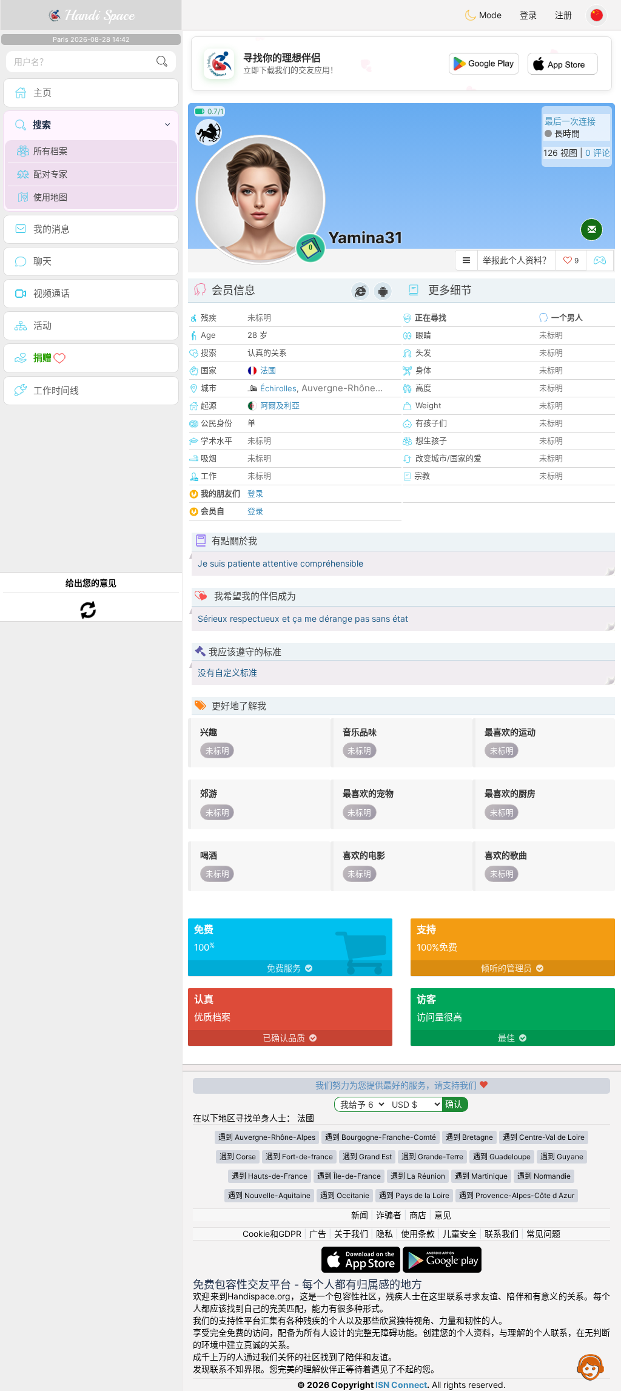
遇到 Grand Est (367, 1156)
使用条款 (418, 1233)
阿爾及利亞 (280, 405)
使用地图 (50, 197)
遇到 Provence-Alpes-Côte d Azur (516, 1195)
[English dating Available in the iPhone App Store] (362, 1252)
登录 (528, 15)
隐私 (384, 1233)
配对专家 (50, 174)
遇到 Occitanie (344, 1195)
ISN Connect (401, 1384)
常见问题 (543, 1233)
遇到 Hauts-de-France (269, 1175)
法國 (268, 370)
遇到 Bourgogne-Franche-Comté (380, 1137)
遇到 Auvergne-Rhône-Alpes (266, 1137)
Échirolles (278, 388)
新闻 (359, 1215)
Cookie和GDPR (272, 1233)
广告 (317, 1233)
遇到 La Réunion (418, 1175)
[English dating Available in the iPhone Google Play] (442, 1252)
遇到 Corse (238, 1156)
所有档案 (50, 151)
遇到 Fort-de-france (299, 1156)
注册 (563, 15)
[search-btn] (162, 61)
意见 (442, 1215)
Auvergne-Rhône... (342, 388)
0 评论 (597, 152)
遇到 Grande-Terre (432, 1156)
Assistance (590, 1367)
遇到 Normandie (544, 1175)
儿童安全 (460, 1233)
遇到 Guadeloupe (502, 1156)
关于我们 (351, 1233)
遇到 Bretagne (469, 1137)
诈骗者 (388, 1215)
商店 (417, 1215)
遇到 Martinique (481, 1175)
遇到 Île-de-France (349, 1175)
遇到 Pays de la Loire (414, 1195)
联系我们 (502, 1233)
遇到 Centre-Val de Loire (544, 1137)
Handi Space (97, 15)
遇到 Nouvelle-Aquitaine (269, 1195)
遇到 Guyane (561, 1156)
